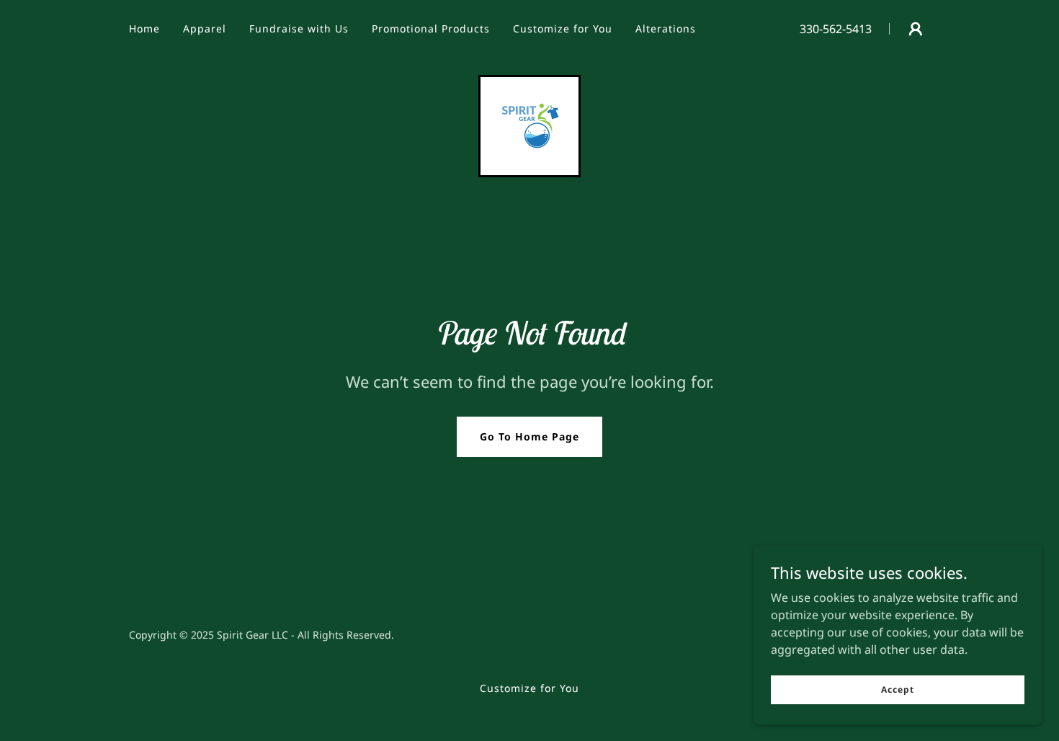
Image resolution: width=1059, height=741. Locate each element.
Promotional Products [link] (431, 28)
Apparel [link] (204, 28)
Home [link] (144, 28)
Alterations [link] (665, 28)
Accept (897, 689)
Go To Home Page (529, 436)
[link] (529, 125)
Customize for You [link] (562, 28)
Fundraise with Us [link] (299, 28)
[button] (915, 28)
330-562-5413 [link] (836, 29)
